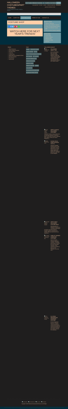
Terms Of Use (36, 17)
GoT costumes (35, 56)
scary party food (35, 5)
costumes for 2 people (34, 49)
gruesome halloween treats (31, 58)
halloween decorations (30, 60)
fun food (40, 5)
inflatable (37, 65)
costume (44, 5)
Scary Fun (16, 17)
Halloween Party (48, 38)
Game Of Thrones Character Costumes (52, 30)
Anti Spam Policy (12, 51)
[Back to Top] (43, 402)
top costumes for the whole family (32, 70)
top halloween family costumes (32, 72)
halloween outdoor (29, 63)
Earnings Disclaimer (12, 56)
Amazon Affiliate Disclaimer (14, 50)
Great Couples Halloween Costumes (31, 2)
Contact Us (45, 17)
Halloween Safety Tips (49, 23)
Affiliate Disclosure (12, 49)
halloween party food (51, 5)
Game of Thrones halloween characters (33, 53)
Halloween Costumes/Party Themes (16, 5)
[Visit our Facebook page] (31, 402)
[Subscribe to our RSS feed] (38, 402)
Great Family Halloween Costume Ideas (55, 223)
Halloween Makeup (49, 37)
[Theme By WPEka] (25, 402)
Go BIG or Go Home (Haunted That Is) (52, 2)
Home (9, 17)
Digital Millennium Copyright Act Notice (16, 55)
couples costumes (29, 51)
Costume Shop (25, 17)
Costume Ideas (48, 35)
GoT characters (29, 56)
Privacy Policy (11, 58)
